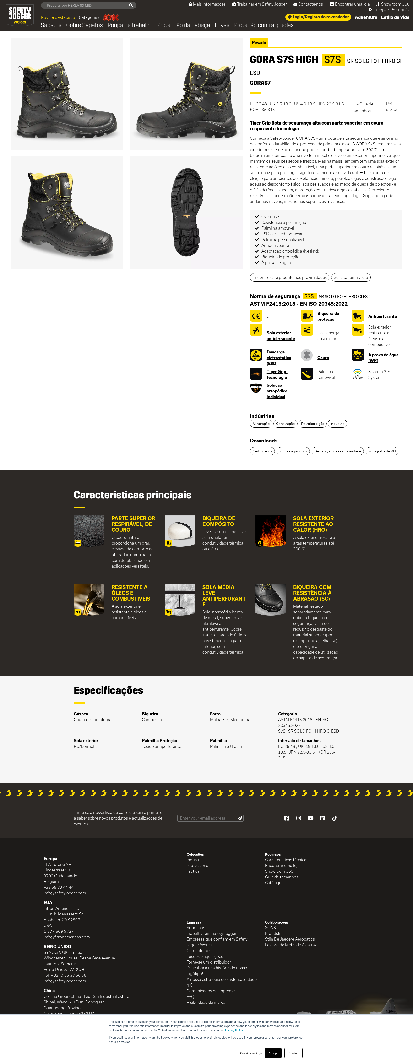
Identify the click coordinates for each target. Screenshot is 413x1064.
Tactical (194, 871)
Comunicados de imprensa (211, 990)
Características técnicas (286, 859)
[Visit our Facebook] (286, 818)
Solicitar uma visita (351, 277)
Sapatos (51, 25)
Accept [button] (273, 1053)
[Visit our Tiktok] (334, 818)
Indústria (337, 424)
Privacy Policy (234, 1030)
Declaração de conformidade (337, 451)
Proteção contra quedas (264, 25)
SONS (270, 927)
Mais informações (209, 4)
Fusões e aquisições (205, 956)
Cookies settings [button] (251, 1053)
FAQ (190, 996)
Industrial (195, 859)
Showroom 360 (395, 4)
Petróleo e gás (312, 424)
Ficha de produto (293, 451)
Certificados (262, 451)
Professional (198, 865)
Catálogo (273, 882)
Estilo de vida (395, 17)
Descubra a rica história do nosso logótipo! (217, 970)
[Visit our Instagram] (298, 818)
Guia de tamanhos (281, 877)
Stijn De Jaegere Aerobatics (290, 939)
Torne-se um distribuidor (209, 962)
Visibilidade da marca (206, 1002)
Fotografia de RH (382, 451)
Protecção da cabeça (183, 25)
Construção (285, 424)
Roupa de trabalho (130, 25)
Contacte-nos (310, 4)
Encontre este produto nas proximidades (290, 277)
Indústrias (262, 416)
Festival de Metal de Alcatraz (291, 945)
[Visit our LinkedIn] (322, 818)
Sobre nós (196, 927)
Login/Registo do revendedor (320, 17)
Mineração (261, 424)
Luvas (222, 25)
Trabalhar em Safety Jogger (262, 4)
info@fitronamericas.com (67, 937)
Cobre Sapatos (84, 25)
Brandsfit (273, 933)
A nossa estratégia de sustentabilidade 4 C (222, 982)
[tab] (326, 416)
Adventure (366, 17)
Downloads (263, 440)
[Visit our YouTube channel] (310, 818)
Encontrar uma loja (352, 4)
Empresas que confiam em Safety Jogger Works (217, 942)
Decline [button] (293, 1053)
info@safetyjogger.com (65, 893)
